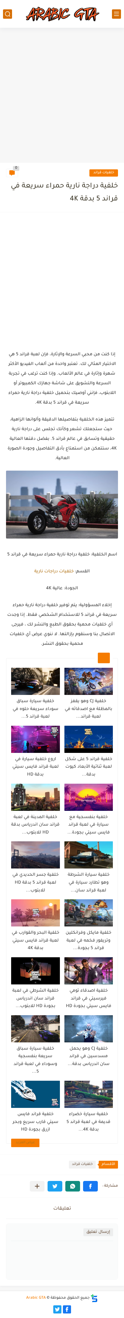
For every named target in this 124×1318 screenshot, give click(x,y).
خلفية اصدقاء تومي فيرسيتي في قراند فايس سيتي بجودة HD (88, 999)
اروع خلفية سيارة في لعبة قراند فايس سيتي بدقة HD (35, 767)
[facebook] (67, 1309)
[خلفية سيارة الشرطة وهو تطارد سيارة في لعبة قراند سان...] (88, 855)
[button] (90, 1186)
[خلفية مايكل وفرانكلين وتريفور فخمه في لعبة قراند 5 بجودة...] (88, 912)
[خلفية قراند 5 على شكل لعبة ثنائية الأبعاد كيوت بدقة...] (88, 739)
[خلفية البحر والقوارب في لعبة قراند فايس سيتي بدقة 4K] (35, 912)
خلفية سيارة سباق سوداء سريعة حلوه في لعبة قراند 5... (35, 709)
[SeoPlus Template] (94, 1298)
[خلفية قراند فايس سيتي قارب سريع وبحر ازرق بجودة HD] (35, 1094)
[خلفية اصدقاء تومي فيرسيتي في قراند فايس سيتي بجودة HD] (88, 970)
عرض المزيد (25, 1143)
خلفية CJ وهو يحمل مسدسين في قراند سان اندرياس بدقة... (89, 1057)
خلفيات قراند (103, 173)
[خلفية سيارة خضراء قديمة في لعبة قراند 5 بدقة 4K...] (88, 1094)
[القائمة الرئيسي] (116, 14)
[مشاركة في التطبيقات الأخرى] (37, 1186)
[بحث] (7, 14)
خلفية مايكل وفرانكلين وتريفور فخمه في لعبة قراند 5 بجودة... (88, 941)
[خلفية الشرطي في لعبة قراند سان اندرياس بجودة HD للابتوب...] (35, 970)
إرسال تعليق (98, 1232)
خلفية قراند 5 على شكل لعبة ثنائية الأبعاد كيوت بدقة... (88, 767)
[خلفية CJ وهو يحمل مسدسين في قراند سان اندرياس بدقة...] (88, 1028)
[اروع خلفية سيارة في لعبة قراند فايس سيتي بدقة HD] (35, 739)
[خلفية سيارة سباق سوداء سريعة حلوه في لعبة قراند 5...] (35, 681)
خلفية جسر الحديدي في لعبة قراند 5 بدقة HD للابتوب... (35, 883)
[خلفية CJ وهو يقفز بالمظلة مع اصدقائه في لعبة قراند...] (88, 681)
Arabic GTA (36, 1298)
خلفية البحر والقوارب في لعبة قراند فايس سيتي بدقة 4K (35, 941)
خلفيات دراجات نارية (54, 571)
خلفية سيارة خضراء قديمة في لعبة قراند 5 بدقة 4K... (88, 1122)
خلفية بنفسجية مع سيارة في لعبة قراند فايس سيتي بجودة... (88, 825)
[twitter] (57, 1309)
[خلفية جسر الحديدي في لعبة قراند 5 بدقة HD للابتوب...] (35, 855)
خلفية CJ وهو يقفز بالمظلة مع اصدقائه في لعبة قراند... (88, 709)
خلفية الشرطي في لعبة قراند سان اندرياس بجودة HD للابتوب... (35, 999)
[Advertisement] (62, 96)
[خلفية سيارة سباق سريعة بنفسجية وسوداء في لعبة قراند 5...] (35, 1028)
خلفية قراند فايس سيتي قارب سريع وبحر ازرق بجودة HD (35, 1122)
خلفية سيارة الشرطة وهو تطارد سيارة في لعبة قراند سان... (89, 883)
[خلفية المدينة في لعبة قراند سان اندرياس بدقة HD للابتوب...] (35, 797)
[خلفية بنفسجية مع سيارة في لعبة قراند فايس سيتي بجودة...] (88, 797)
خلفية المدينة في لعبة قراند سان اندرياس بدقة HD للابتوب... (35, 825)
